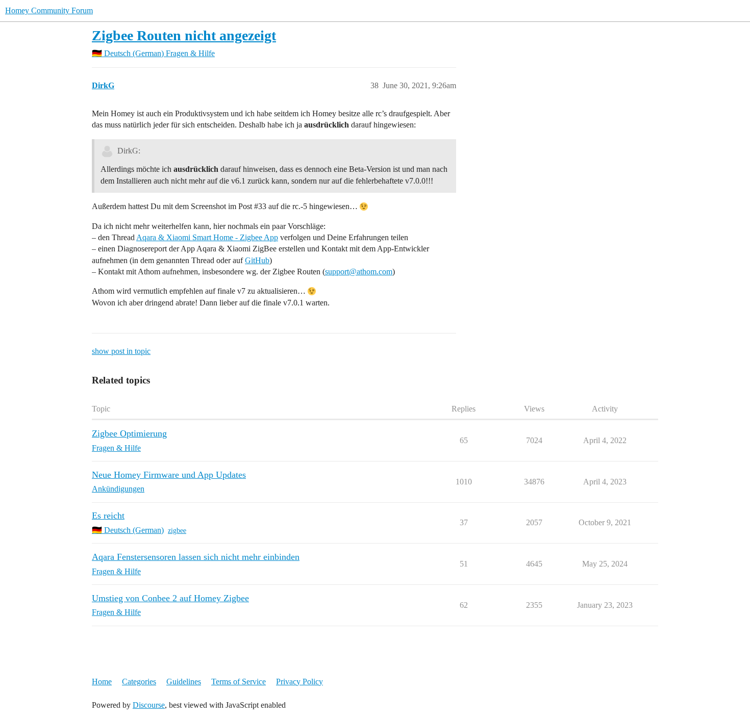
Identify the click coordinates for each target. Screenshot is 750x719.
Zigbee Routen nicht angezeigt (184, 35)
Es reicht (108, 515)
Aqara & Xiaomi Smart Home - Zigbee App (207, 237)
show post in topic (121, 351)
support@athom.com (358, 271)
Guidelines (183, 681)
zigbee (177, 530)
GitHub (257, 260)
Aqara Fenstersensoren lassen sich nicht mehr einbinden (195, 557)
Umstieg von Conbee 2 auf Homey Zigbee (170, 598)
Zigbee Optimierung (129, 433)
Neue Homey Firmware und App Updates (169, 475)
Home (102, 681)
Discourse (149, 705)
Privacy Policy (299, 681)
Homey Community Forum (49, 10)
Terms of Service (238, 681)
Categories (139, 681)
